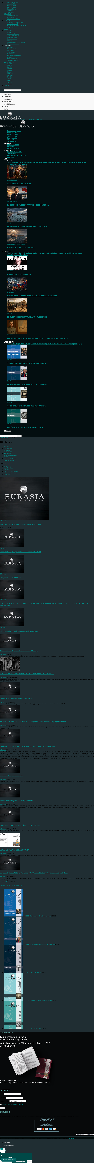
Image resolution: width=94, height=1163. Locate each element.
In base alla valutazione (10, 473)
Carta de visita (11, 4)
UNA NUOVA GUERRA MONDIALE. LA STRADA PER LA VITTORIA (32, 296)
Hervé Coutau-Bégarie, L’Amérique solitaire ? (17, 801)
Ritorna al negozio (19, 1161)
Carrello (6, 106)
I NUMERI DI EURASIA (15, 22)
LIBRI (6, 29)
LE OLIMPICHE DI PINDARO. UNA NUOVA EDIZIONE (27, 317)
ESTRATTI (10, 27)
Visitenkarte (10, 12)
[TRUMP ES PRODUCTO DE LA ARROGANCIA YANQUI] (17, 358)
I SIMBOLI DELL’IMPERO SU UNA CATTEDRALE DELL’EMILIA (27, 674)
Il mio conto (7, 94)
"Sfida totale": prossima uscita (11, 776)
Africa (9, 32)
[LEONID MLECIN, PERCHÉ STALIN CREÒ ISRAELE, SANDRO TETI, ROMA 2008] (17, 333)
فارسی (9, 84)
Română (9, 77)
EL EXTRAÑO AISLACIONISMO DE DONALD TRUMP (27, 385)
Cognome (3, 1097)
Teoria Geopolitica (12, 60)
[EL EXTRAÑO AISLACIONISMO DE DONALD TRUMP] (17, 379)
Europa (9, 40)
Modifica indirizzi (9, 101)
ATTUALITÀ (8, 30)
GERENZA (10, 17)
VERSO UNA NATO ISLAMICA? (19, 184)
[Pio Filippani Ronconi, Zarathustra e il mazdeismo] (12, 626)
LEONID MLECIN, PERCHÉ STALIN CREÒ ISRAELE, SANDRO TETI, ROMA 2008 (37, 338)
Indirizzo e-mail (4, 1101)
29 (6, 881)
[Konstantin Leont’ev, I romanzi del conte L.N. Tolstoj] (10, 821)
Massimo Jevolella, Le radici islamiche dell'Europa (19, 651)
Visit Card (10, 10)
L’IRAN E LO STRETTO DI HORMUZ (21, 248)
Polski (9, 72)
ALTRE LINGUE (9, 62)
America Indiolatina (13, 34)
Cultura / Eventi (12, 49)
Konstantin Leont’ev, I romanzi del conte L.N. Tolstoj (20, 825)
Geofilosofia (11, 54)
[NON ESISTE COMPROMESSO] (17, 269)
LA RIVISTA (8, 20)
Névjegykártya (11, 9)
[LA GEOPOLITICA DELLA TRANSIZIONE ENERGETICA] (17, 199)
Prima (1, 438)
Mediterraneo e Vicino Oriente (16, 42)
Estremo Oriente (12, 39)
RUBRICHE (7, 45)
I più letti (6, 469)
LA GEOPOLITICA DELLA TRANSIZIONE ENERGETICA (28, 205)
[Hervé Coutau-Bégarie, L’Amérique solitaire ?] (10, 797)
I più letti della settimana (11, 471)
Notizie (9, 57)
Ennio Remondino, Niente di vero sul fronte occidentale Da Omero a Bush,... (28, 746)
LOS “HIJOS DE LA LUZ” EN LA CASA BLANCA (25, 427)
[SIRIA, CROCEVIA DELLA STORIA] (10, 846)
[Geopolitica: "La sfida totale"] (12, 572)
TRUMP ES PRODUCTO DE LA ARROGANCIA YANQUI (27, 363)
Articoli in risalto (8, 468)
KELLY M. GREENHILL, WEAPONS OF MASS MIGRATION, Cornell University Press (34, 873)
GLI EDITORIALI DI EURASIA (17, 25)
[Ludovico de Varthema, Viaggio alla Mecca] (10, 695)
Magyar (9, 70)
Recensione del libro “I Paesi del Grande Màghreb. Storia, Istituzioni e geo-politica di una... (34, 721)
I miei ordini (7, 96)
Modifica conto (8, 99)
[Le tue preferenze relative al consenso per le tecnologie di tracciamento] (8, 1160)
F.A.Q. (6, 109)
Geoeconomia (11, 52)
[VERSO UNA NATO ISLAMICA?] (17, 178)
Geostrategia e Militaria (14, 55)
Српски (9, 82)
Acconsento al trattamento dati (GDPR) (13, 1104)
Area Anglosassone (13, 35)
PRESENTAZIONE (13, 15)
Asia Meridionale (12, 37)
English (9, 65)
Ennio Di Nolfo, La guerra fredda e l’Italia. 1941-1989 (20, 552)
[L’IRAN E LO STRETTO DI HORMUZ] (17, 242)
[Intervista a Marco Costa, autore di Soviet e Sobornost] (24, 519)
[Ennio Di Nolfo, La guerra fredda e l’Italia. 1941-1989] (12, 546)
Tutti (9, 162)
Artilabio (71, 1138)
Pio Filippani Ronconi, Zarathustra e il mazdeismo (19, 631)
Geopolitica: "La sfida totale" (11, 578)
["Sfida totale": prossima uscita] (10, 772)
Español (9, 67)
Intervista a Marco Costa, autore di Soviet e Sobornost (20, 524)
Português (10, 73)
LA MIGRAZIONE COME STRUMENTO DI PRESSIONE (27, 226)
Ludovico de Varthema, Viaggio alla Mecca (16, 698)
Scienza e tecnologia (13, 59)
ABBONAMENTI (12, 24)
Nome (2, 1094)
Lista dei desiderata (9, 104)
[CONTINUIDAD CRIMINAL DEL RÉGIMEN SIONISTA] (17, 400)
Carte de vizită (11, 7)
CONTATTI (7, 85)
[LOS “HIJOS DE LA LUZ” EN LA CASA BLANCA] (17, 422)
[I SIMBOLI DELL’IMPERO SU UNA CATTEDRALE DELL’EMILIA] (10, 670)
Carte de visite (11, 5)
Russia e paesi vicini (13, 44)
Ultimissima (7, 466)
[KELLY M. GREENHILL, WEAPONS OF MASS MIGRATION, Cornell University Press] (10, 869)
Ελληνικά (10, 80)
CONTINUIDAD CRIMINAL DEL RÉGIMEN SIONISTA (26, 406)
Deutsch (9, 63)
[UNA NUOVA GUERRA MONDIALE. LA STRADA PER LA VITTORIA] (17, 290)
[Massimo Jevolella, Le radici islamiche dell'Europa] (10, 647)
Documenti (10, 50)
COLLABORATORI (13, 19)
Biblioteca (10, 47)
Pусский (10, 75)
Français (9, 68)
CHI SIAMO (7, 14)
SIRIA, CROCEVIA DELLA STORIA (14, 850)
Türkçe (9, 78)
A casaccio (7, 474)
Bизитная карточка (13, 2)
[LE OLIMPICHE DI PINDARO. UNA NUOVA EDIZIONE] (17, 312)
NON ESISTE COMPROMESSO (19, 274)
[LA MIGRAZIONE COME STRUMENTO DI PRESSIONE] (17, 221)
